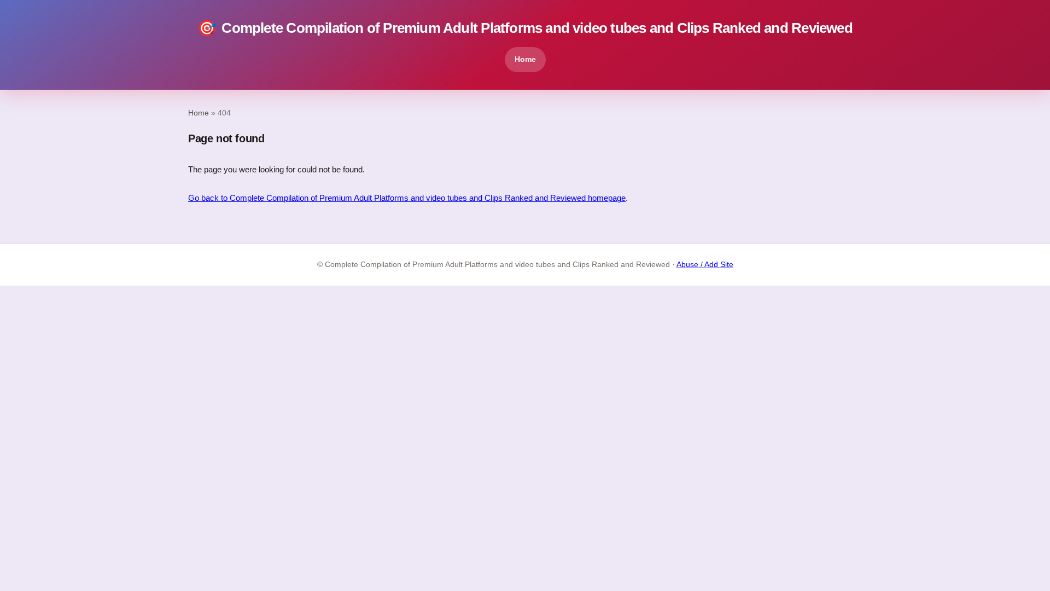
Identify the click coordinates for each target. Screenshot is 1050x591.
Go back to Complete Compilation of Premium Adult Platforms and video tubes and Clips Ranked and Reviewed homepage (407, 197)
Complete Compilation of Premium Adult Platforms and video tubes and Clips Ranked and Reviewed (525, 28)
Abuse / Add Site (704, 264)
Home (525, 59)
